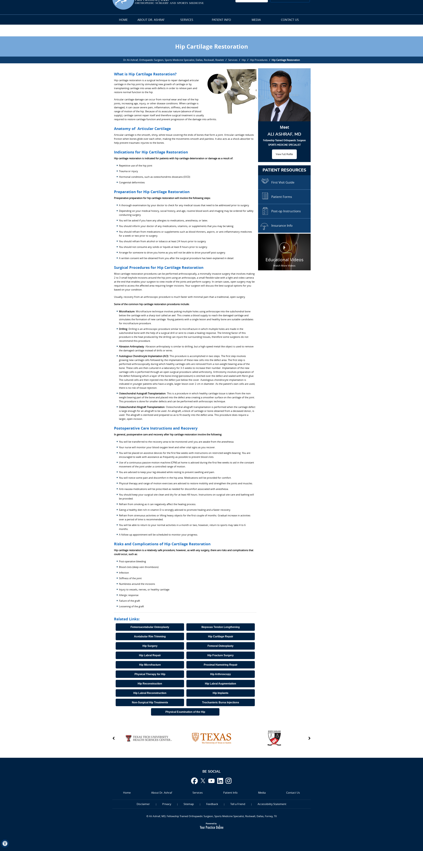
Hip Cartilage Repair (220, 636)
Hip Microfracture (150, 664)
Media (256, 20)
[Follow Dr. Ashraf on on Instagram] (228, 780)
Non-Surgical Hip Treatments (150, 702)
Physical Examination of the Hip (185, 711)
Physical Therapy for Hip (150, 674)
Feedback (212, 804)
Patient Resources (284, 170)
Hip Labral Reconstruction (149, 693)
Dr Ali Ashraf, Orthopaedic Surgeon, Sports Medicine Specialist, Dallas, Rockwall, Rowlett (173, 60)
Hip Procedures (259, 60)
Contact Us (290, 20)
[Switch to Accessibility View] (5, 843)
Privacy (166, 804)
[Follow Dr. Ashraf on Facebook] (194, 780)
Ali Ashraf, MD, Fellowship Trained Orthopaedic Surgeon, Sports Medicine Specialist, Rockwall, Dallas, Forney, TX (212, 816)
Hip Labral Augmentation (220, 683)
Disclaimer (143, 804)
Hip (244, 60)
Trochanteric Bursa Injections (220, 702)
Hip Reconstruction (150, 683)
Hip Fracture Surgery (220, 655)
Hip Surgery (149, 645)
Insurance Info (281, 225)
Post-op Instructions (286, 211)
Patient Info (221, 20)
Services (186, 20)
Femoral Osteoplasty (220, 645)
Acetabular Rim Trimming (150, 636)
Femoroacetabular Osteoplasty (150, 627)
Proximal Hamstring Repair (220, 664)
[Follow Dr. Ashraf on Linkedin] (220, 780)
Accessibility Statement (272, 804)
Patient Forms (281, 197)
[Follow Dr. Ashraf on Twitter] (202, 780)
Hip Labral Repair (150, 655)
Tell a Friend (237, 804)
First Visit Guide (282, 182)
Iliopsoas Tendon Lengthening (220, 627)
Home (123, 20)
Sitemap (189, 804)
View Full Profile (284, 154)
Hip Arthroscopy (220, 674)
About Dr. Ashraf (151, 20)
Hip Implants (220, 693)
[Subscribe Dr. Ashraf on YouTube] (211, 780)
